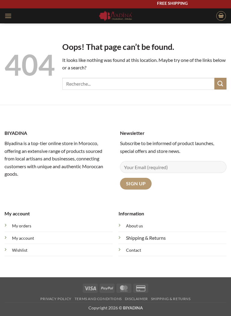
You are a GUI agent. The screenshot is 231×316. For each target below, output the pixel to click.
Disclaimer (136, 298)
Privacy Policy (56, 298)
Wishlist (19, 250)
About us (134, 225)
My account (23, 238)
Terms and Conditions (98, 298)
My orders (21, 225)
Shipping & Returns (146, 238)
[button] (8, 15)
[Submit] (220, 84)
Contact (133, 250)
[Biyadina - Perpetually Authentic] (115, 15)
